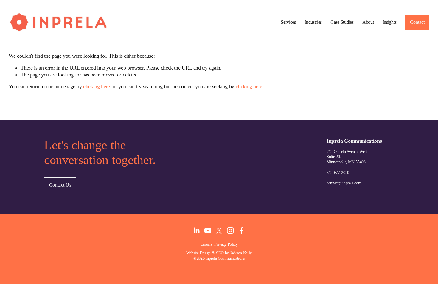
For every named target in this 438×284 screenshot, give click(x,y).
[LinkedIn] (196, 230)
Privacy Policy (225, 244)
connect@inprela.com (344, 183)
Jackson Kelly (241, 252)
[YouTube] (207, 230)
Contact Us (60, 184)
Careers (206, 244)
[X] (219, 230)
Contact (417, 22)
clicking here (96, 86)
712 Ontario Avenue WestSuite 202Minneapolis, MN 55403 (347, 157)
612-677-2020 (338, 172)
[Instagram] (230, 230)
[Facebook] (241, 230)
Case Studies (341, 22)
